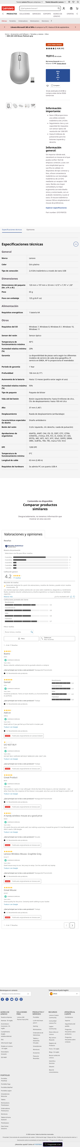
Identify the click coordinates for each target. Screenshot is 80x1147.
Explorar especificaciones (56, 208)
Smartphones (37, 1046)
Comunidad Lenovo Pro (52, 1022)
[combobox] (38, 8)
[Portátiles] (16, 21)
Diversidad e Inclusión (5, 1053)
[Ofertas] (7, 21)
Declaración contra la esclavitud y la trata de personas (33, 1140)
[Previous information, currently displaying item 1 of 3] (4, 27)
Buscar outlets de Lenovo (54, 1056)
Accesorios (36, 1053)
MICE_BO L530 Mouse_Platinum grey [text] (20, 36)
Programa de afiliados (56, 1140)
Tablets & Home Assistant (6, 1118)
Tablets (3, 1099)
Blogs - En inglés (54, 1052)
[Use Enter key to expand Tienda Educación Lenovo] (65, 2)
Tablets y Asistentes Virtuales (36, 1040)
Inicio (7, 34)
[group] (8, 106)
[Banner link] (40, 27)
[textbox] (64, 994)
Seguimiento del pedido (70, 1025)
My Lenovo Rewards (52, 1039)
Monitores (36, 1049)
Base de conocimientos (53, 1071)
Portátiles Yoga (5, 1084)
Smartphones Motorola (5, 1095)
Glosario (51, 1066)
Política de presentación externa (66, 1137)
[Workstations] (40, 21)
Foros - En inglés (54, 1049)
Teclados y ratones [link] (36, 34)
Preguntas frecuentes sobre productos (70, 1031)
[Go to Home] (8, 8)
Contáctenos (69, 1017)
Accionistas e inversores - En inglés (5, 1026)
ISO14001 (4, 1057)
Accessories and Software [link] (20, 34)
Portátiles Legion (6, 1091)
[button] (69, 2)
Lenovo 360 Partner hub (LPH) (22, 1018)
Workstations (37, 1029)
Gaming (35, 1026)
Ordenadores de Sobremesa (38, 1034)
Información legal (6, 1043)
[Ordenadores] (28, 21)
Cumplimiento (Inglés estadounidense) (6, 1034)
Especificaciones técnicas (12, 229)
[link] (78, 2)
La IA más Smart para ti (38, 1022)
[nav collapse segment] (77, 14)
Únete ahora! (61, 63)
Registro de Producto (52, 1044)
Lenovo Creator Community (54, 1016)
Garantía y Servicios (52, 1062)
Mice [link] (47, 34)
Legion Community (52, 1027)
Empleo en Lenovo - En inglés (7, 1047)
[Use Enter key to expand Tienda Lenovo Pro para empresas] (42, 2)
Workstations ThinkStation (5, 1104)
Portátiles (36, 1017)
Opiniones (30, 229)
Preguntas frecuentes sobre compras (70, 1039)
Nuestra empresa (6, 1017)
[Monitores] (49, 21)
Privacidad (6, 1137)
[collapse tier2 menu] (51, 21)
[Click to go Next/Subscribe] (28, 994)
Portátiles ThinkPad (4, 1080)
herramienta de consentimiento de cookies (22, 1137)
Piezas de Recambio (36, 1057)
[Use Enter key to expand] (68, 8)
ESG (2, 1039)
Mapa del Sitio (52, 1137)
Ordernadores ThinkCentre (5, 1109)
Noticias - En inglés (7, 1020)
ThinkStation (5, 1123)
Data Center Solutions (4, 1127)
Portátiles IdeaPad (6, 1087)
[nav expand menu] (3, 14)
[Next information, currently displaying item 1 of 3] (75, 27)
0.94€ (54, 63)
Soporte (67, 1020)
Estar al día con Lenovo (53, 1033)
